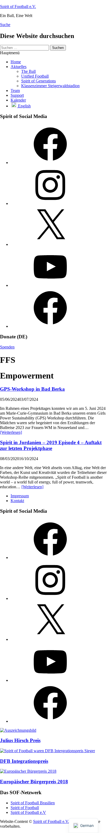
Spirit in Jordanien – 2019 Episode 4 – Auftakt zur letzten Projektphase (51, 445)
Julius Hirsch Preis (20, 740)
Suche (5, 24)
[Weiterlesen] (11, 432)
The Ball (28, 71)
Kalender (18, 100)
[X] (50, 244)
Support (17, 95)
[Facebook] (50, 162)
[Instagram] (50, 203)
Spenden (7, 347)
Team (15, 90)
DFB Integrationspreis (24, 761)
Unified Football (35, 76)
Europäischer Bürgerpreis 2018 (34, 781)
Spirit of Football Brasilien (33, 803)
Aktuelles (18, 66)
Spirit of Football (25, 807)
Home (16, 62)
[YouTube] (50, 285)
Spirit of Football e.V (28, 812)
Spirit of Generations (38, 81)
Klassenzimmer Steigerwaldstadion (50, 85)
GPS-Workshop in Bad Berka (32, 389)
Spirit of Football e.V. (18, 6)
